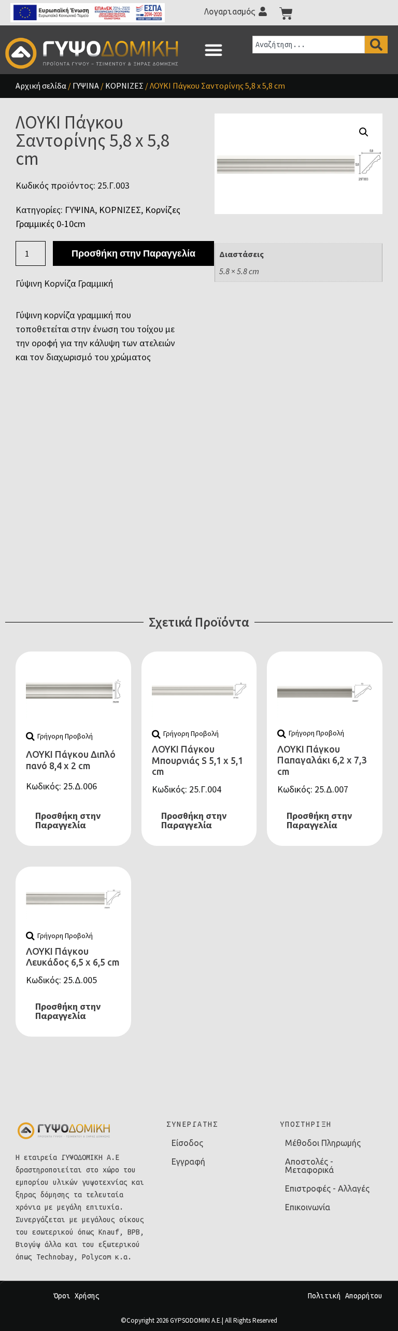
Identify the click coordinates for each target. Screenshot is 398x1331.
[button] (214, 50)
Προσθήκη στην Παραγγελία (133, 253)
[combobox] (308, 44)
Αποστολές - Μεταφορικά (309, 1165)
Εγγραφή (188, 1161)
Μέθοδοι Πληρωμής (323, 1143)
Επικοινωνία (307, 1207)
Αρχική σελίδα (41, 85)
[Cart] (286, 13)
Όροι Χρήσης (77, 1296)
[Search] (376, 44)
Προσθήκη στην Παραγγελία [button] (68, 820)
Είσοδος (187, 1143)
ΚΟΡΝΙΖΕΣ (124, 85)
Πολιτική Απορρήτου (345, 1296)
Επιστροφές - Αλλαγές (327, 1188)
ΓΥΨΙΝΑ (86, 85)
